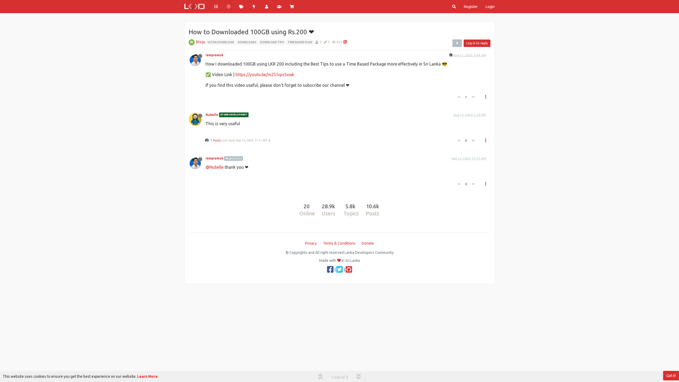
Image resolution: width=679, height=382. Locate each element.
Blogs (201, 42)
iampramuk (214, 55)
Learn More (147, 376)
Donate (368, 243)
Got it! (671, 376)
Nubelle (212, 114)
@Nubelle (235, 158)
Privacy (311, 243)
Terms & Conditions (339, 243)
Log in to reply (477, 43)
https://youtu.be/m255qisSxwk (265, 74)
